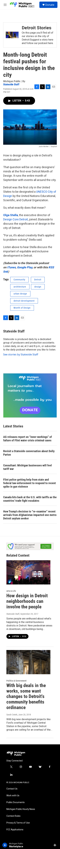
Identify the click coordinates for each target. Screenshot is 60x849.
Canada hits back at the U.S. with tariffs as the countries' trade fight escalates (30, 499)
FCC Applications (14, 829)
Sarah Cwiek (11, 714)
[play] (5, 845)
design (37, 286)
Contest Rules (13, 816)
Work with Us (12, 795)
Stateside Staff (11, 84)
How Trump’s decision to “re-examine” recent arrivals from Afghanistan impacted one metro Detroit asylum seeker (29, 515)
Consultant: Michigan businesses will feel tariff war (27, 467)
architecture (20, 286)
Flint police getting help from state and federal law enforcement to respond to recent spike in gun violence (29, 483)
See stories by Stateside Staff (20, 354)
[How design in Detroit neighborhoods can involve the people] (28, 572)
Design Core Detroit (15, 219)
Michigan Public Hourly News (20, 809)
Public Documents (15, 802)
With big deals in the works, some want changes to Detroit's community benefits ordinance (26, 696)
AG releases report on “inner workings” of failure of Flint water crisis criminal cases (27, 438)
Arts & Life (11, 591)
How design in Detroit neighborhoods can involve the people (27, 601)
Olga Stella (10, 215)
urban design (20, 293)
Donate (49, 4)
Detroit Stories (36, 27)
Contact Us (11, 789)
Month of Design (22, 307)
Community (19, 279)
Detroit (37, 279)
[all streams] (56, 845)
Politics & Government (16, 680)
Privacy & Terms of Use (18, 823)
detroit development (24, 301)
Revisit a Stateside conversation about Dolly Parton (29, 452)
